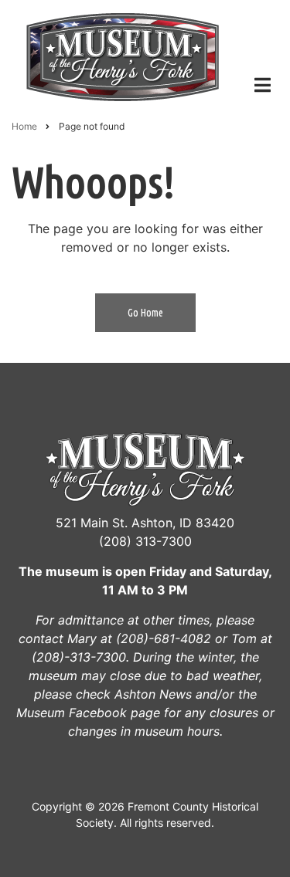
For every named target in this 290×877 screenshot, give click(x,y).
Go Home (145, 312)
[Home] (122, 55)
